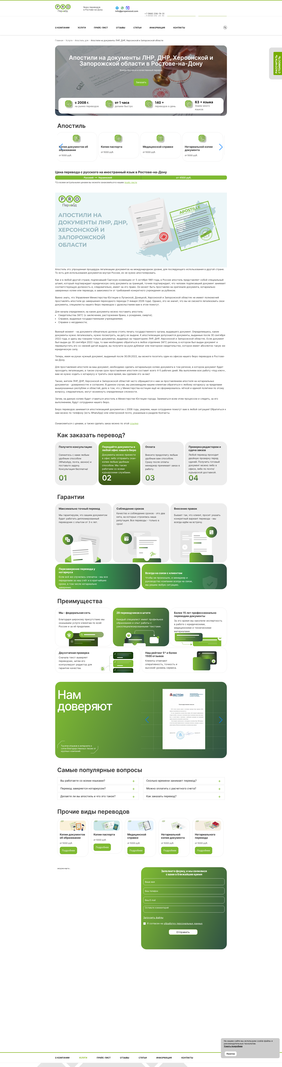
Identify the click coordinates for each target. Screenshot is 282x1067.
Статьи (137, 27)
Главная (59, 40)
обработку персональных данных (183, 923)
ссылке (134, 423)
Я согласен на (175, 923)
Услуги (82, 27)
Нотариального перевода (201, 146)
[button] (221, 147)
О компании (62, 27)
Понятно (230, 1054)
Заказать (141, 82)
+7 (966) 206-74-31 (154, 13)
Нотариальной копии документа (156, 148)
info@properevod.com (126, 11)
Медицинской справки (116, 146)
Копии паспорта (69, 146)
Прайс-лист (101, 27)
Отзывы (120, 27)
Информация (157, 27)
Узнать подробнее (233, 1046)
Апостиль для (81, 40)
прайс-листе (130, 182)
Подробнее (68, 847)
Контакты (179, 27)
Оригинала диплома (202, 836)
